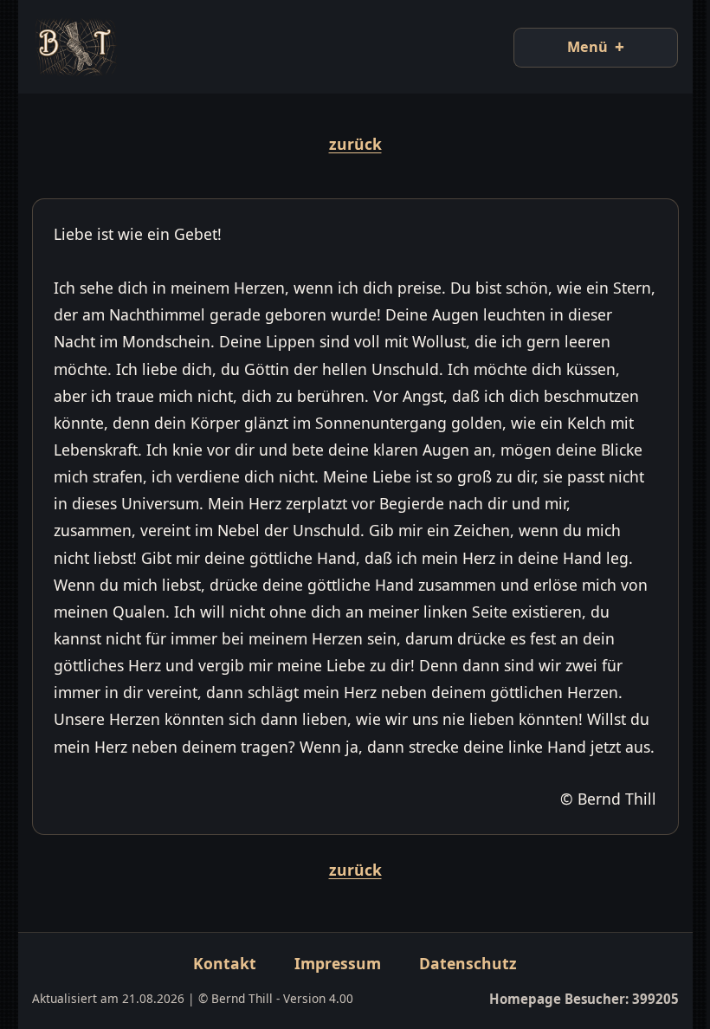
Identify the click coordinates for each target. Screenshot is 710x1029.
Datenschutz (462, 990)
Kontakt (218, 990)
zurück (348, 143)
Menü (574, 46)
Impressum (331, 990)
